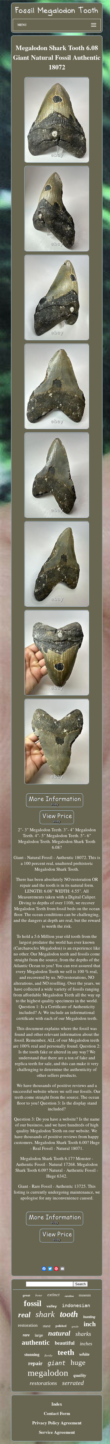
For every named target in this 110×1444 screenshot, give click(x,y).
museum (85, 1295)
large (39, 1335)
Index (56, 1404)
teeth (66, 1352)
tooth (69, 1314)
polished (61, 1326)
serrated (73, 1382)
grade (75, 1326)
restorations (43, 1383)
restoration (28, 1325)
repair (35, 1363)
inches (86, 1343)
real (24, 1314)
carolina (69, 1296)
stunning (31, 1354)
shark (45, 1314)
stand (46, 1326)
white (84, 1354)
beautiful (65, 1343)
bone (38, 1295)
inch (90, 1324)
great (26, 1295)
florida (48, 1355)
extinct (53, 1294)
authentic (36, 1342)
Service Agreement (57, 1432)
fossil (32, 1303)
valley (52, 1306)
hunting (89, 1317)
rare (26, 1335)
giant (56, 1363)
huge (78, 1362)
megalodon (48, 1373)
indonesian (76, 1305)
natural (59, 1333)
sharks (83, 1334)
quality (79, 1375)
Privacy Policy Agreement (57, 1423)
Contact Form (57, 1413)
